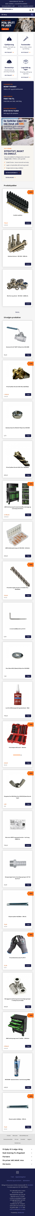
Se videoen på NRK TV (13, 172)
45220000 (30, 1185)
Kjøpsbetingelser (21, 1177)
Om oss (16, 1139)
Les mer (21, 1207)
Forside (8, 1135)
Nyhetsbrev (26, 1180)
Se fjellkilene (11, 177)
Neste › (17, 312)
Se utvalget (9, 52)
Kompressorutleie (8, 1139)
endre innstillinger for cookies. (17, 1209)
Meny (5, 14)
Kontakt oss (17, 1143)
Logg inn (29, 1139)
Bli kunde (15, 1135)
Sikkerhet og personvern (14, 1180)
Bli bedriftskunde (24, 1135)
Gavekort (23, 1139)
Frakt (12, 1177)
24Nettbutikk (21, 1212)
